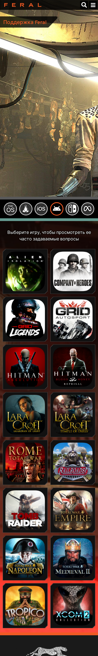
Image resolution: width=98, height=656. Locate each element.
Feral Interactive (21, 4)
